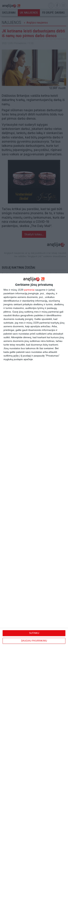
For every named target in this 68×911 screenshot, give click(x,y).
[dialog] (34, 592)
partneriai (29, 290)
